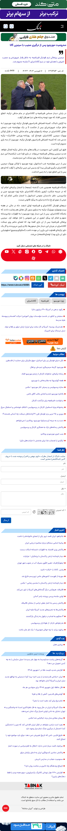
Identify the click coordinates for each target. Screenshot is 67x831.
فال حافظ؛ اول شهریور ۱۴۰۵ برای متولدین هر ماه (43, 687)
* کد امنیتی (61, 510)
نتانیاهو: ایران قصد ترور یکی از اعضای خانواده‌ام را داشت (40, 536)
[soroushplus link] (33, 252)
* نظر (63, 488)
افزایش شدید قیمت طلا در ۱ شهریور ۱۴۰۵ (45, 670)
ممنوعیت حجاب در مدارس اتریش (49, 759)
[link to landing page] (34, 26)
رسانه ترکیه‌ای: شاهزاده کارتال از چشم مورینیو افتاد (42, 374)
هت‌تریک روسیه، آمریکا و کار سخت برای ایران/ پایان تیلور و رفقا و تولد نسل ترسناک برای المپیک (35, 329)
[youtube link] (7, 252)
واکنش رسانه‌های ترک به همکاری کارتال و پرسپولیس (42, 427)
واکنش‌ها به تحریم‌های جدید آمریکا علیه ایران (45, 609)
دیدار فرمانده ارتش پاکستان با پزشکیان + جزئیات (43, 556)
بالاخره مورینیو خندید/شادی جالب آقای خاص (45, 394)
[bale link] (40, 252)
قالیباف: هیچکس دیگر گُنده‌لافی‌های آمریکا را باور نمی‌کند (40, 589)
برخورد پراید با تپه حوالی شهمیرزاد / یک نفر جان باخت (41, 629)
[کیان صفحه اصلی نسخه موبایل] (33, 826)
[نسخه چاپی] (62, 278)
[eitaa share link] (32, 278)
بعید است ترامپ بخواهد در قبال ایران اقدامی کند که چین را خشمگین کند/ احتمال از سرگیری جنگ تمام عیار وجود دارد (35, 726)
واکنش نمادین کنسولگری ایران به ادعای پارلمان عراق (41, 752)
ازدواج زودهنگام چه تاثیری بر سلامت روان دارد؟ (43, 766)
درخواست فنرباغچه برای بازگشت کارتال (48, 400)
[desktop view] (11, 26)
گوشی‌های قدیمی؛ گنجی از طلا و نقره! (47, 694)
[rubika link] (60, 252)
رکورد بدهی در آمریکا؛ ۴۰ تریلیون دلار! (47, 309)
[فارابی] (33, 37)
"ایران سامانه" (27, 808)
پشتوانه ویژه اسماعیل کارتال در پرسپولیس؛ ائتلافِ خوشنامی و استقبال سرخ (32, 407)
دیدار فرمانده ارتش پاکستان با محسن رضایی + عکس (42, 583)
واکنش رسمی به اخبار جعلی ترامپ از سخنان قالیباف (42, 603)
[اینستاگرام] (26, 277)
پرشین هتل (58, 644)
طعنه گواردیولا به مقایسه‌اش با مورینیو (47, 380)
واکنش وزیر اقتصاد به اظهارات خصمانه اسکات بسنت (42, 549)
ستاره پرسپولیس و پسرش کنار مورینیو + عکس (44, 387)
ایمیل (63, 476)
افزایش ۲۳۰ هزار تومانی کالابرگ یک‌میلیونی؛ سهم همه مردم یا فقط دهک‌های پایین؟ (36, 774)
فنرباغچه (45, 301)
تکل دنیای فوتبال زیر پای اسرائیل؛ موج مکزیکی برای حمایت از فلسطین (35, 360)
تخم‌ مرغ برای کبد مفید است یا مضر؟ (48, 700)
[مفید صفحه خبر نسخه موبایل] (33, 14)
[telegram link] (47, 252)
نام (64, 463)
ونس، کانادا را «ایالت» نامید (52, 569)
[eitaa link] (20, 252)
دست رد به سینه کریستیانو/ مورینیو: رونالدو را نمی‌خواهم (40, 420)
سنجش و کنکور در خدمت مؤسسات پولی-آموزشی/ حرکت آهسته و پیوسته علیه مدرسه (33, 318)
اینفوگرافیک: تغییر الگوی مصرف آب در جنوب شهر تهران (40, 563)
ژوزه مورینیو (59, 301)
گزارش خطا (61, 348)
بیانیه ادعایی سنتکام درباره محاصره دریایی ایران (44, 543)
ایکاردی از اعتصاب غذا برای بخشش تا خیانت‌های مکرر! (42, 440)
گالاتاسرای (31, 301)
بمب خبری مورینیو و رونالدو (52, 434)
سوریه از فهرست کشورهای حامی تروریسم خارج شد (43, 576)
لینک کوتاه (58, 284)
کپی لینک (37, 285)
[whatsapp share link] (38, 278)
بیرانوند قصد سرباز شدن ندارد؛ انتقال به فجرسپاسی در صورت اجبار (35, 746)
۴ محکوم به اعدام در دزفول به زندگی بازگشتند (45, 616)
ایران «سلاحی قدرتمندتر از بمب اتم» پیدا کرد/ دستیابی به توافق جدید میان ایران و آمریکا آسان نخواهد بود (35, 678)
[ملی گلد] (33, 4)
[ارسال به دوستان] (56, 278)
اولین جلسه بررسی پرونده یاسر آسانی (48, 596)
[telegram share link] (50, 278)
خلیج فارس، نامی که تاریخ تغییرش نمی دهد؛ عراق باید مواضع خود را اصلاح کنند (35, 737)
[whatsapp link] (54, 252)
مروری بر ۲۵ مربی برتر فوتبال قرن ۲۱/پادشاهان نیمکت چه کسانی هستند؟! (33, 414)
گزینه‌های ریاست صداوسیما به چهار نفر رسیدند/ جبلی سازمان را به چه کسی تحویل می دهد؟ (35, 661)
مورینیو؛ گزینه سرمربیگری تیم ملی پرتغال (47, 367)
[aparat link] (33, 258)
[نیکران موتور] (33, 180)
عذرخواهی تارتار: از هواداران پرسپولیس (47, 623)
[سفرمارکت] (33, 341)
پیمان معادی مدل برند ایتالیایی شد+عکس (45, 718)
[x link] (13, 252)
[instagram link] (27, 252)
